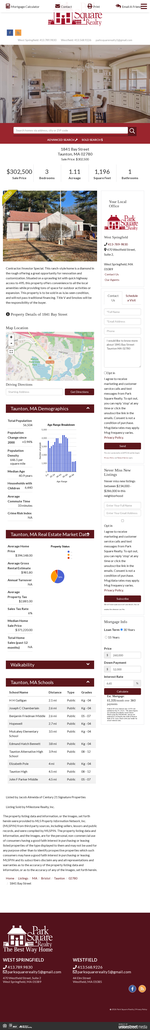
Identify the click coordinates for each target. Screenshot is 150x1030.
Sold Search (91, 139)
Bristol (45, 878)
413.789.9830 (48, 40)
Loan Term (112, 629)
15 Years (113, 637)
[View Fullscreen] (11, 352)
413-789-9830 (118, 244)
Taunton (59, 878)
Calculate (122, 691)
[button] (132, 131)
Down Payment (115, 662)
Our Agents (112, 279)
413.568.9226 (82, 40)
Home (10, 878)
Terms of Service (123, 458)
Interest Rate (113, 676)
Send (123, 446)
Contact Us (112, 274)
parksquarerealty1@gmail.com (114, 40)
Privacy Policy (113, 437)
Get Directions (80, 391)
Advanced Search (60, 139)
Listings (23, 878)
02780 (73, 878)
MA (34, 878)
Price (108, 648)
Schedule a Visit (132, 298)
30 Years (129, 629)
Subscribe (123, 598)
